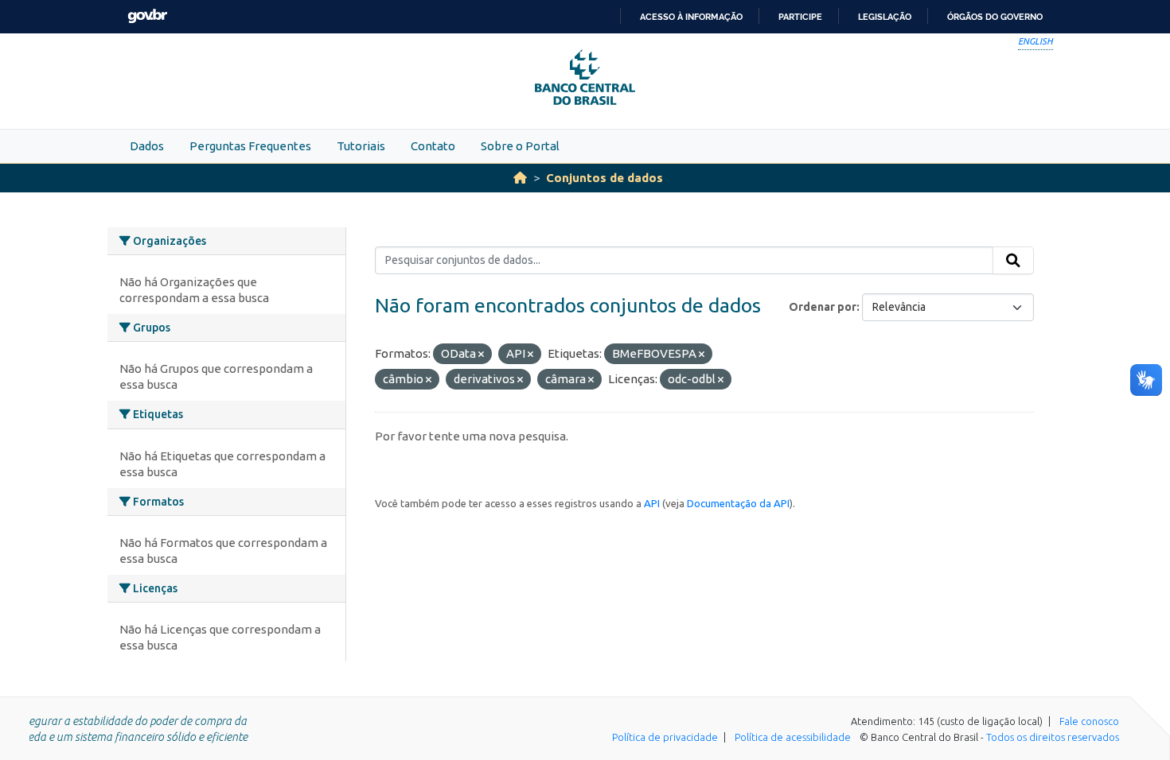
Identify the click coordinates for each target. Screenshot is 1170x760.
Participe (800, 16)
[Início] (520, 177)
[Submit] (1013, 260)
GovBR (147, 16)
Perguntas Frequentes (250, 146)
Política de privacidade (665, 737)
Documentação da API (738, 503)
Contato (433, 146)
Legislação (884, 16)
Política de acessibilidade (793, 737)
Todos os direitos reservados (1052, 737)
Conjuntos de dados (604, 177)
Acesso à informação (691, 16)
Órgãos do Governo (995, 16)
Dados (147, 146)
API (652, 503)
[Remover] (481, 354)
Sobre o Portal (520, 146)
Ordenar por (822, 307)
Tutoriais (361, 146)
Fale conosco (1089, 721)
